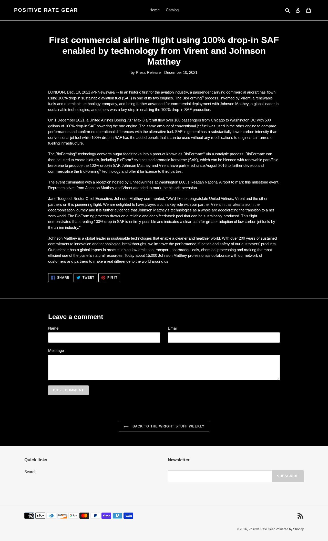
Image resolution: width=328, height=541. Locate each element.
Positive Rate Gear (46, 10)
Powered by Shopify (290, 529)
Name (53, 328)
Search (30, 471)
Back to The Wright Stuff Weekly (167, 426)
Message (56, 350)
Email (172, 328)
